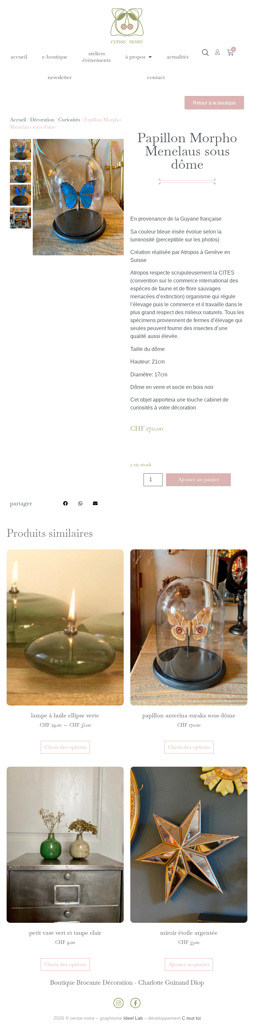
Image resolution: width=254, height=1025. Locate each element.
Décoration (42, 119)
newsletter (59, 77)
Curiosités (69, 119)
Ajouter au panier (198, 479)
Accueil (18, 119)
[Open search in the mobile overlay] (205, 52)
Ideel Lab (133, 1018)
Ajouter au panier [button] (188, 964)
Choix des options (65, 747)
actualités (178, 56)
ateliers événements (96, 57)
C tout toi (191, 1018)
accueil (19, 56)
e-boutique (54, 56)
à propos (135, 56)
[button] (65, 503)
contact (156, 77)
